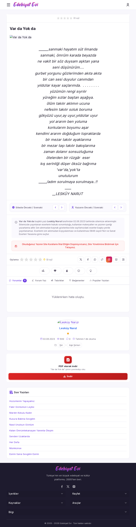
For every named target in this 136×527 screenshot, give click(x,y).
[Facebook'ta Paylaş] (88, 260)
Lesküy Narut (68, 328)
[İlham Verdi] (92, 270)
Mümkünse (15, 448)
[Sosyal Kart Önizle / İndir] (116, 260)
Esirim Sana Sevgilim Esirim (24, 454)
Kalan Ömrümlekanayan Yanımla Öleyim (31, 430)
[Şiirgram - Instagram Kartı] (109, 260)
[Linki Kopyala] (102, 260)
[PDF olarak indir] (123, 260)
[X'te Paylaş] (81, 260)
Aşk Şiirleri (74, 345)
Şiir (61, 345)
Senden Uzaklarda (19, 436)
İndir (70, 376)
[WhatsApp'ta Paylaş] (95, 260)
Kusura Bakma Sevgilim (22, 418)
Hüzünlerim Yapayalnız (22, 401)
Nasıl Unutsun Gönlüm (21, 424)
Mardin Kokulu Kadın (20, 412)
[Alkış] (44, 270)
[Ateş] (68, 270)
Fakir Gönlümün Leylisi (21, 406)
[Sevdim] (56, 270)
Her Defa (14, 442)
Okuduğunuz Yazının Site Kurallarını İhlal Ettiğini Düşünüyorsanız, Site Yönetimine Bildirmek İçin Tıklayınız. (70, 246)
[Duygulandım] (80, 270)
